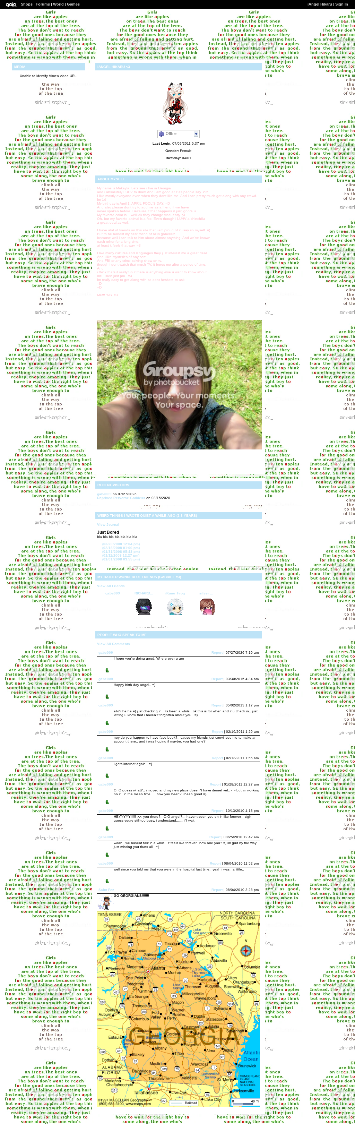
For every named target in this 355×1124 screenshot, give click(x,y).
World (58, 4)
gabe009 (104, 494)
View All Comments (113, 644)
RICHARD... (144, 593)
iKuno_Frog (175, 593)
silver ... (206, 593)
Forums (43, 4)
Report (217, 652)
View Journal (108, 524)
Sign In (341, 4)
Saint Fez (106, 890)
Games (73, 4)
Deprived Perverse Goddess (121, 498)
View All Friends (111, 586)
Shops (27, 4)
